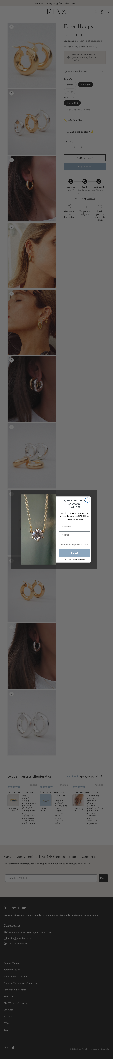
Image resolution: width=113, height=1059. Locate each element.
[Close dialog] (87, 500)
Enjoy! (74, 553)
